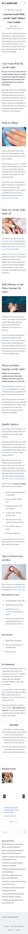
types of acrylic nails (13, 254)
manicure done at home (10, 452)
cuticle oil (11, 697)
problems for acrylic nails (10, 340)
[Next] (23, 796)
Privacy (6, 926)
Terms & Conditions (17, 926)
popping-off (17, 164)
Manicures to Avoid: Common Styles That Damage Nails (11, 809)
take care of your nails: (17, 590)
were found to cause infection (15, 479)
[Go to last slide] (4, 796)
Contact (17, 930)
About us (11, 930)
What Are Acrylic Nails (13, 209)
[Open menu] (24, 3)
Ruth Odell (14, 26)
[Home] (6, 10)
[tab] (10, 821)
